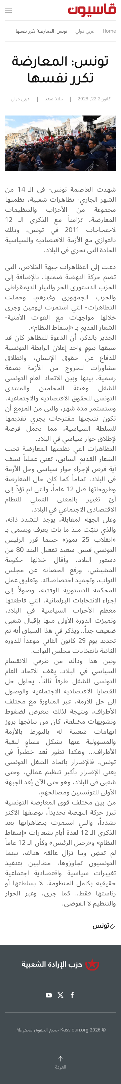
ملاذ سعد (54, 99)
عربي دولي (20, 99)
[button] (8, 10)
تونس (100, 926)
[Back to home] (92, 10)
